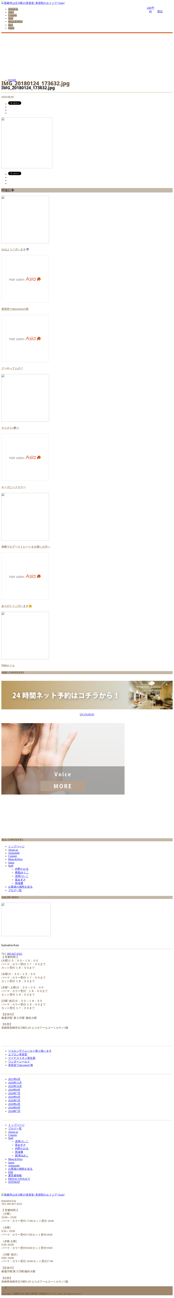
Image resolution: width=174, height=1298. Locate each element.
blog (10, 24)
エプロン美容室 (17, 1054)
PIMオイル (8, 665)
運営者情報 (15, 1175)
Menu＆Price (15, 21)
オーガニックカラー (13, 487)
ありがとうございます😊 (16, 606)
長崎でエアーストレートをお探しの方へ (25, 547)
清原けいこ (22, 876)
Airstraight (14, 853)
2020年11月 (15, 1082)
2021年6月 (14, 1079)
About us (13, 9)
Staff (10, 18)
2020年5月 (14, 1100)
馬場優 (19, 883)
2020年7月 (14, 1093)
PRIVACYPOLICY (19, 1178)
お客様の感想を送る (20, 886)
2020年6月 (14, 1096)
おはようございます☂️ (15, 249)
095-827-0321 (14, 953)
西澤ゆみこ (22, 1155)
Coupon (12, 15)
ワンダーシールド (19, 1061)
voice (11, 12)
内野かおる (22, 868)
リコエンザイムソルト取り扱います (30, 1050)
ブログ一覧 (15, 890)
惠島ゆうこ (22, 872)
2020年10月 (15, 1086)
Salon (11, 28)
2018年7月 (14, 1111)
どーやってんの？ (12, 368)
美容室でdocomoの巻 (15, 309)
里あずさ (20, 879)
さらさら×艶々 (10, 428)
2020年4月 (14, 1104)
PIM (10, 1172)
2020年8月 (14, 1089)
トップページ (16, 846)
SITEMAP (14, 1182)
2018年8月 (14, 1107)
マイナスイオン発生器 (21, 1058)
